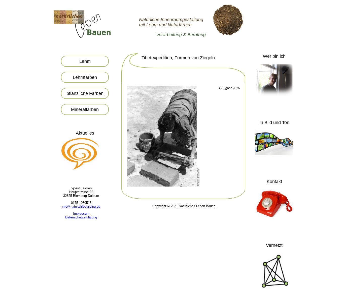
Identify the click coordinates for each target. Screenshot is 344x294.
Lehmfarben (85, 77)
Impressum (81, 213)
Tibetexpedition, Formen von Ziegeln (178, 57)
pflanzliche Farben (85, 93)
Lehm (85, 61)
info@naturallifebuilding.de (81, 206)
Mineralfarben (85, 109)
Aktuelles (85, 133)
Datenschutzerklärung (81, 217)
